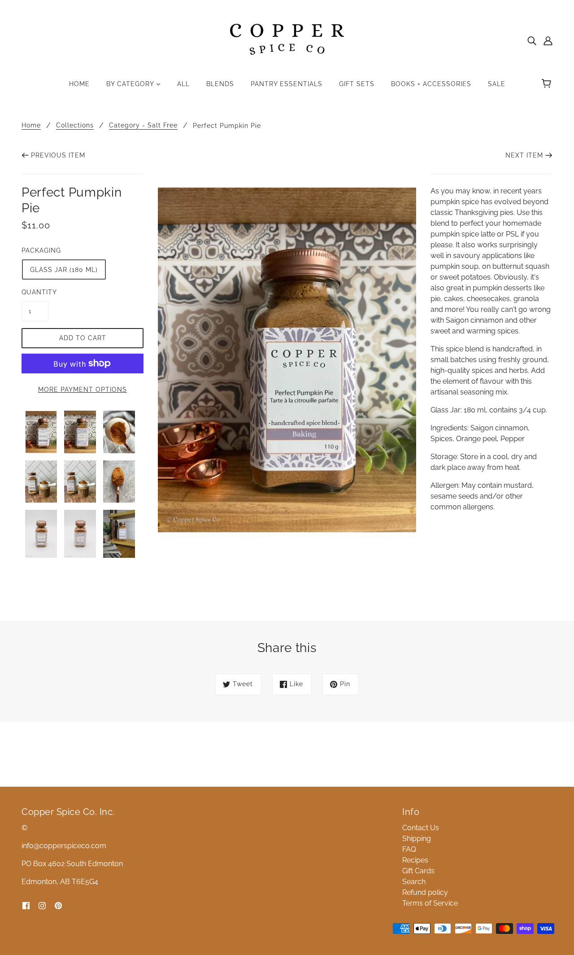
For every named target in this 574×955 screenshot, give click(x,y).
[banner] (287, 39)
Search (414, 881)
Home (31, 125)
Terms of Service (430, 903)
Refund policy (425, 892)
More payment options (82, 389)
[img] (532, 40)
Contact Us (420, 828)
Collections (75, 125)
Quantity (35, 292)
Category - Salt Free (143, 125)
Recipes (415, 860)
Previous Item (58, 155)
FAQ (409, 849)
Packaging (41, 250)
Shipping (416, 838)
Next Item (524, 155)
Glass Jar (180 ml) (64, 269)
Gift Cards (418, 871)
